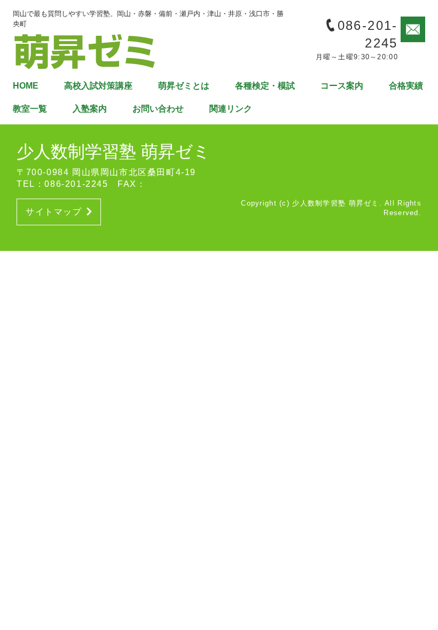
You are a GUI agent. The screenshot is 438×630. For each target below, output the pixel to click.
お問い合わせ (158, 108)
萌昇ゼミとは (183, 85)
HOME (25, 85)
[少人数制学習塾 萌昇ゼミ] (85, 50)
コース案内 (341, 85)
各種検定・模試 (265, 85)
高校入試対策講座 (98, 85)
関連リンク (230, 108)
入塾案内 (90, 108)
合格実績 (406, 85)
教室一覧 (30, 108)
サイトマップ (54, 211)
